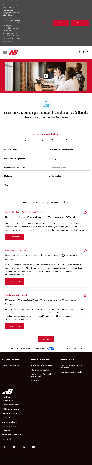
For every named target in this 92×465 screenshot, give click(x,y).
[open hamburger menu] (5, 52)
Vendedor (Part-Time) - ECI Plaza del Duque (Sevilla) (24, 212)
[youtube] (33, 447)
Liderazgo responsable (71, 372)
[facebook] (5, 447)
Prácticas (35, 381)
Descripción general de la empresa (73, 367)
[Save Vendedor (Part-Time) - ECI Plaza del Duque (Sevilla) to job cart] (85, 212)
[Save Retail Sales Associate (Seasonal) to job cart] (85, 295)
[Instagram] (14, 447)
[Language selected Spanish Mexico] (86, 52)
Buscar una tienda (10, 366)
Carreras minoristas (40, 370)
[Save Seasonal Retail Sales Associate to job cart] (85, 251)
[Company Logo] (13, 52)
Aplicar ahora (14, 237)
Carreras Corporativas (41, 366)
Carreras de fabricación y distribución (43, 375)
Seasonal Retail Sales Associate (15, 250)
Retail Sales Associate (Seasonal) (16, 295)
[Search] (79, 52)
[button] (36, 23)
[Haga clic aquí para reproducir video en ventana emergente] (46, 76)
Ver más (46, 339)
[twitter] (24, 447)
